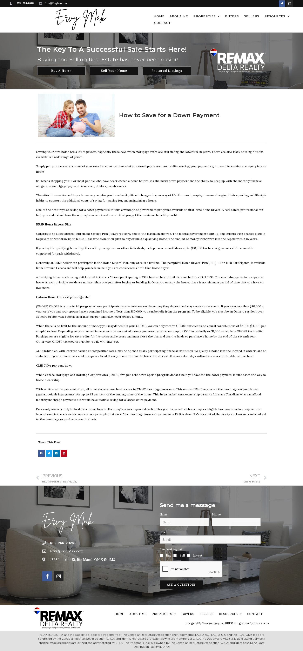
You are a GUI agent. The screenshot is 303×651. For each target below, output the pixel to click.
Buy (168, 555)
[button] (41, 453)
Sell (182, 555)
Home (159, 16)
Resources (274, 16)
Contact (162, 23)
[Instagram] (290, 3)
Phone (216, 514)
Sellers (251, 16)
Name (164, 514)
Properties (204, 16)
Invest (197, 555)
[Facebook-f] (282, 3)
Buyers (232, 16)
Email (163, 532)
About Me (179, 16)
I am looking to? (171, 549)
